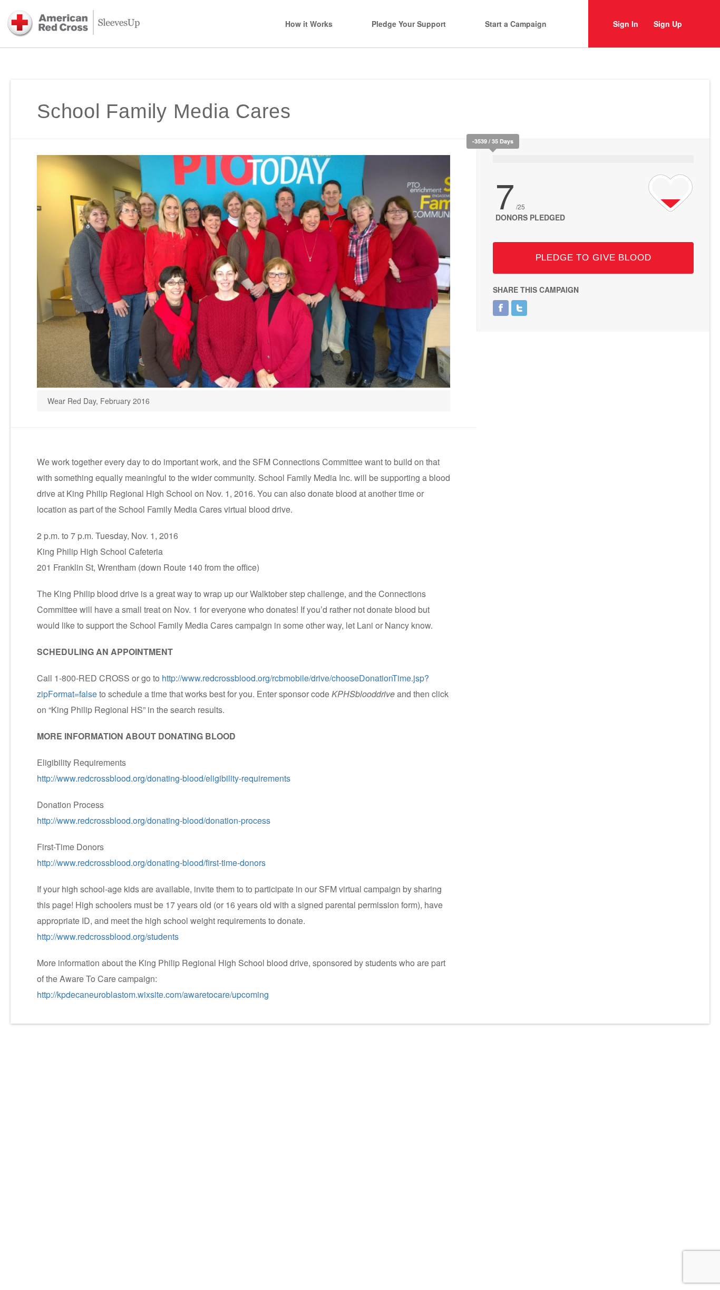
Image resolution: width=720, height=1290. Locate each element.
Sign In (625, 23)
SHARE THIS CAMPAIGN (536, 289)
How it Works (309, 23)
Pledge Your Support (409, 23)
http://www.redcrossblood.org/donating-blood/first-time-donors (151, 862)
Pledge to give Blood (593, 258)
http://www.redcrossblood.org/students (108, 936)
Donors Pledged (530, 217)
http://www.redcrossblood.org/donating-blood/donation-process (153, 820)
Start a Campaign (516, 23)
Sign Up (668, 23)
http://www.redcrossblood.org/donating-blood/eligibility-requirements (163, 778)
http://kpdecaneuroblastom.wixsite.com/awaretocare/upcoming (153, 994)
